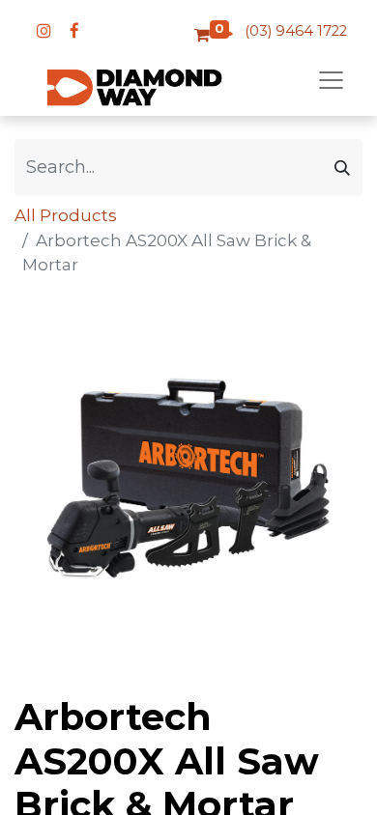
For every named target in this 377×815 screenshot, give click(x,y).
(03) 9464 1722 (296, 31)
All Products (65, 215)
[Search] (342, 167)
